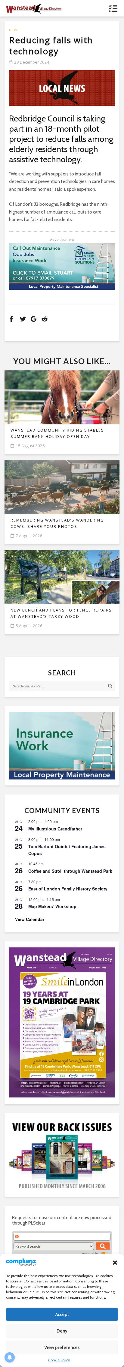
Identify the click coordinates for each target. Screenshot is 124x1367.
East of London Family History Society (67, 889)
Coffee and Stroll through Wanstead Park (70, 871)
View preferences (62, 1347)
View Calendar (29, 919)
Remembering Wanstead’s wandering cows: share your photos (57, 523)
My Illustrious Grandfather (55, 829)
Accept (62, 1314)
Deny (62, 1331)
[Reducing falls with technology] (62, 88)
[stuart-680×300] (62, 266)
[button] (115, 1263)
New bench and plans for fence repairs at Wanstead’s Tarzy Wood (61, 613)
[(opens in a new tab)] (62, 1022)
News (14, 29)
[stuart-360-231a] (62, 746)
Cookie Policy (59, 1360)
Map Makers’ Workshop (52, 906)
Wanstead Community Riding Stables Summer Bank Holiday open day (57, 433)
